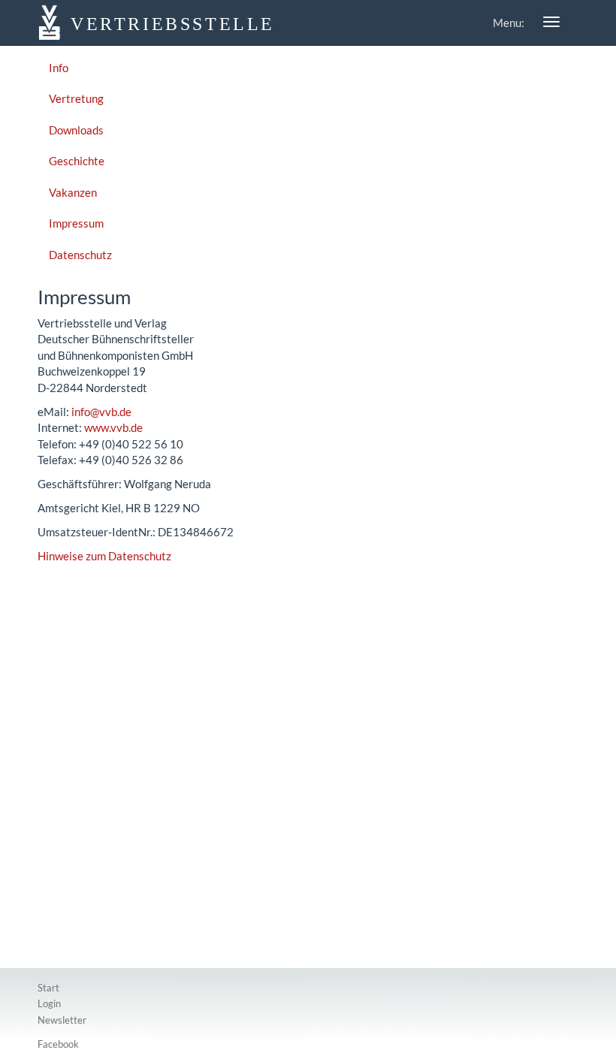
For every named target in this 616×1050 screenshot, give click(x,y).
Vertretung (76, 98)
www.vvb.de (113, 427)
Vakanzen (73, 192)
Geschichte (76, 160)
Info (58, 67)
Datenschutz (80, 254)
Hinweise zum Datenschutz (104, 556)
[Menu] (551, 22)
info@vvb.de (101, 411)
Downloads (76, 130)
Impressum (76, 223)
